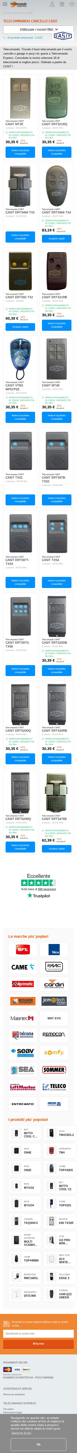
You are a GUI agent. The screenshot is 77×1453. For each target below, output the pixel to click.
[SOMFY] (54, 1052)
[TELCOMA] (22, 1035)
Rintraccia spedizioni (14, 1394)
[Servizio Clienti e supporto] (62, 4)
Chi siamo (8, 1409)
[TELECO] (54, 1086)
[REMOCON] (54, 1035)
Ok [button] (39, 1444)
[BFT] (22, 949)
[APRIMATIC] (22, 983)
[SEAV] (22, 1052)
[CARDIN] (54, 983)
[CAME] (22, 966)
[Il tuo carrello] (72, 4)
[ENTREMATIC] (22, 1104)
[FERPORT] (54, 1104)
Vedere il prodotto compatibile (20, 152)
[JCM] (54, 1001)
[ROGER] (22, 1001)
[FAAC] (54, 966)
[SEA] (22, 1069)
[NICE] (54, 949)
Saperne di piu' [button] (21, 1433)
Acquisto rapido (57, 238)
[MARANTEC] (22, 1018)
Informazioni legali (12, 1412)
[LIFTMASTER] (22, 1086)
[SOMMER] (54, 1069)
